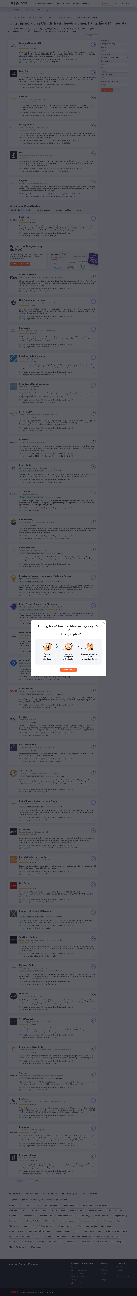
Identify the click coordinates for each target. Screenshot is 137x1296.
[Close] (103, 622)
